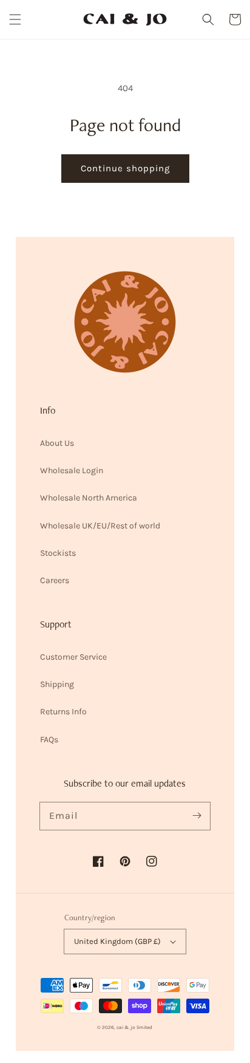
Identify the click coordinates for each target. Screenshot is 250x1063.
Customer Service (73, 657)
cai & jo (126, 1027)
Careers (54, 580)
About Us (57, 443)
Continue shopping (125, 168)
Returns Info (63, 711)
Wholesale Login (71, 470)
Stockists (58, 553)
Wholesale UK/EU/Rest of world (100, 526)
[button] (15, 19)
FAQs (49, 739)
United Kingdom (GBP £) (117, 941)
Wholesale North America (88, 498)
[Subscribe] (196, 815)
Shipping (57, 684)
